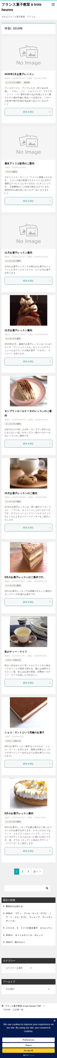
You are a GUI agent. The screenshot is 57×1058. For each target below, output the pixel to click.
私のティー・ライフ (16, 651)
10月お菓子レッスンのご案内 (21, 493)
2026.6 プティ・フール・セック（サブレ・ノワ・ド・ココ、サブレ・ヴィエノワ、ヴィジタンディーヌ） (29, 917)
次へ (35, 871)
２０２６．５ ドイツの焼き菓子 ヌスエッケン (29, 928)
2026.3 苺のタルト (15, 942)
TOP (23, 1006)
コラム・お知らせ (13, 660)
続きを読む (28, 112)
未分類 (26, 82)
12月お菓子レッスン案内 (18, 330)
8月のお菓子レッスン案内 (19, 813)
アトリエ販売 (11, 172)
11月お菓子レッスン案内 (18, 252)
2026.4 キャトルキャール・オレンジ (24, 935)
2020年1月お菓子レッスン (19, 74)
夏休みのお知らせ (14, 906)
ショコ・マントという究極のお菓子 (24, 732)
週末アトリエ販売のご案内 (20, 163)
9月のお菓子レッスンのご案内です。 (25, 577)
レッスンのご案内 (13, 82)
